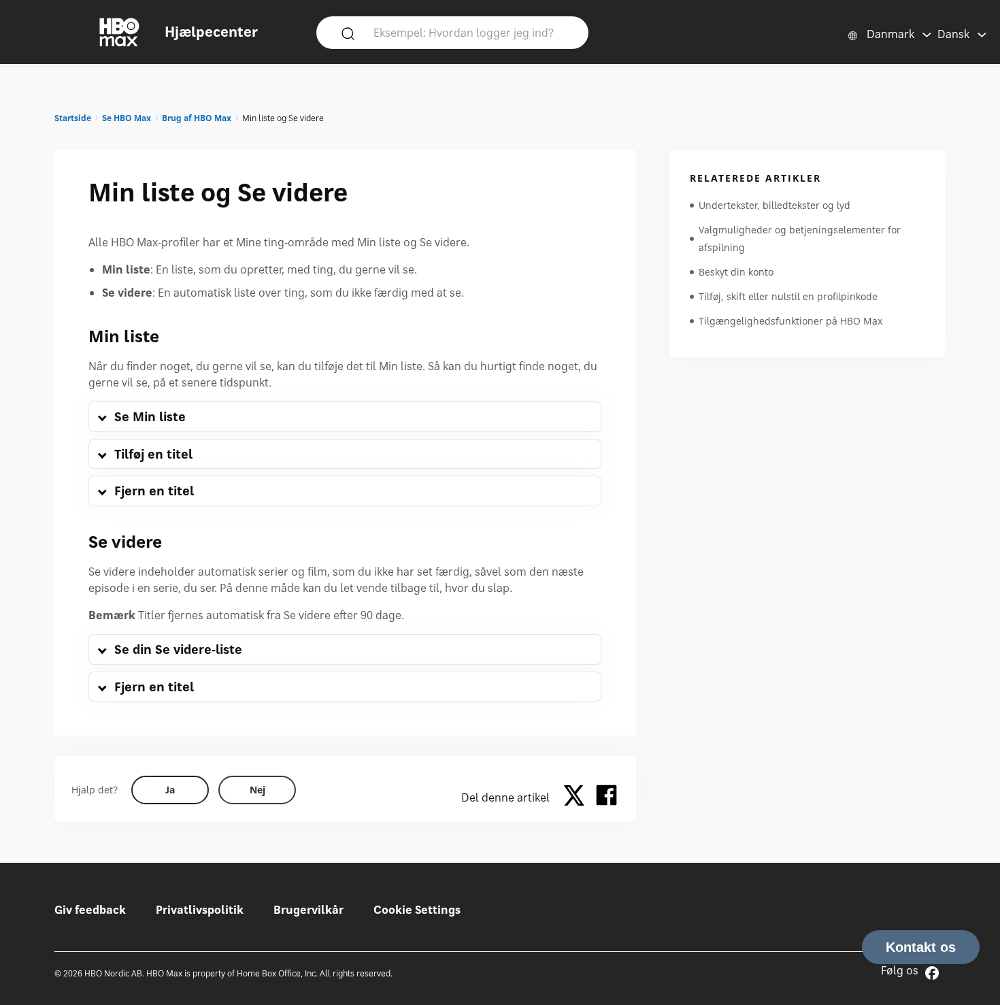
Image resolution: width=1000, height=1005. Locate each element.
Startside (72, 118)
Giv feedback (90, 909)
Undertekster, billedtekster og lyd (774, 205)
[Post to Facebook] (606, 797)
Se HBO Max (126, 118)
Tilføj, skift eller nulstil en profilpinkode (788, 296)
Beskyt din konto (736, 271)
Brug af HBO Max (196, 118)
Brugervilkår (308, 909)
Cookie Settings (417, 909)
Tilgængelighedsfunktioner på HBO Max (790, 320)
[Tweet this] (577, 797)
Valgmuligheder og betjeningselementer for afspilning (800, 238)
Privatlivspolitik (200, 909)
